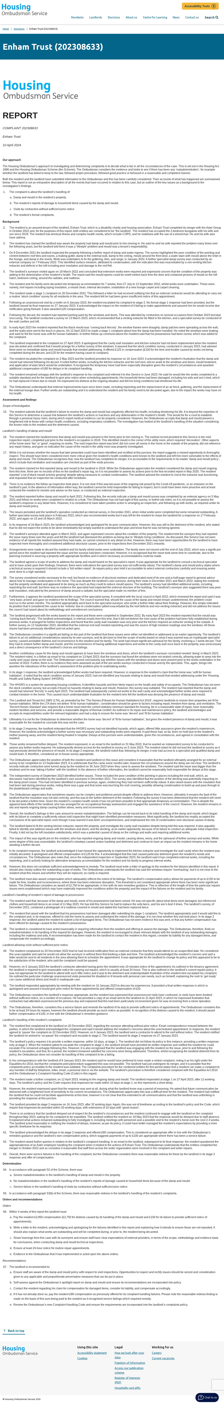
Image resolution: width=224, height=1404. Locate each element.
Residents (77, 17)
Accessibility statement (92, 1352)
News (176, 17)
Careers (157, 1352)
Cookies (82, 1358)
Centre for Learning (155, 17)
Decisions (114, 17)
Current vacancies (163, 1358)
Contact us (192, 17)
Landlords (95, 17)
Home (6, 28)
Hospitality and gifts (128, 1387)
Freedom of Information (130, 1362)
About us (131, 17)
